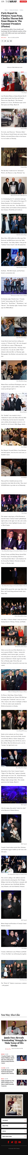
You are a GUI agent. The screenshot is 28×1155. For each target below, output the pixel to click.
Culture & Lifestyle (13, 10)
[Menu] (2, 1)
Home (6, 10)
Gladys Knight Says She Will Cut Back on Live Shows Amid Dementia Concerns (7, 1083)
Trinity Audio (14, 67)
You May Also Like (10, 1014)
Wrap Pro (5, 1125)
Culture (21, 10)
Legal (4, 1131)
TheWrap (5, 1120)
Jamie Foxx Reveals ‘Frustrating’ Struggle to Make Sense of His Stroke (14, 1041)
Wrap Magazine (7, 1136)
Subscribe (23, 1)
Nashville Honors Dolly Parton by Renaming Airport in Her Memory (7, 1071)
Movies (3, 1054)
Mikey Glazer (3, 37)
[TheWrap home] (11, 1)
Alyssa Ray (8, 1048)
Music (2, 1078)
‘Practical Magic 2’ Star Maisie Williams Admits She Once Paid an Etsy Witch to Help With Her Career (7, 1059)
